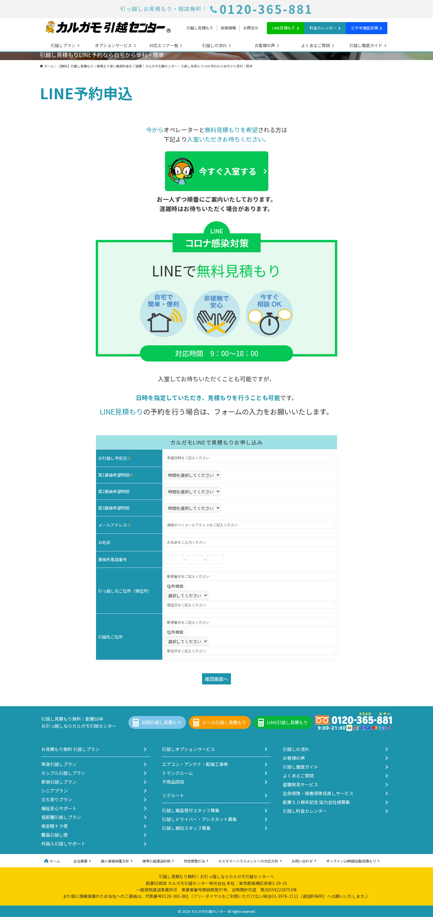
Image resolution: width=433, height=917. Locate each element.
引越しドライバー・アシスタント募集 (199, 819)
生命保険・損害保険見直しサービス (318, 793)
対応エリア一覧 (163, 45)
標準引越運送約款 (156, 860)
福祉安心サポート (59, 808)
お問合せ (251, 28)
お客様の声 (264, 45)
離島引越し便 (54, 835)
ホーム (54, 860)
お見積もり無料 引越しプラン (70, 749)
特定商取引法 (194, 860)
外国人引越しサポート (63, 843)
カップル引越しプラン (63, 773)
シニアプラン (54, 790)
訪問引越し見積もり (161, 722)
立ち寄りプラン (56, 799)
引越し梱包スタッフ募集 (186, 828)
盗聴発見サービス (300, 784)
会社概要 (80, 860)
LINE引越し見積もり (287, 722)
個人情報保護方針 (115, 860)
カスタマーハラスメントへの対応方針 (248, 860)
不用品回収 (173, 782)
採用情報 (228, 28)
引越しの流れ (214, 45)
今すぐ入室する (228, 171)
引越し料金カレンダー (305, 811)
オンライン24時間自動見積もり (351, 860)
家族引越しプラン (59, 782)
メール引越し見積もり (224, 722)
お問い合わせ (302, 860)
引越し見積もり (199, 28)
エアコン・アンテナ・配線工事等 (195, 764)
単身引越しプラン (59, 764)
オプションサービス (113, 45)
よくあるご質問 (315, 45)
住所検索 (175, 586)
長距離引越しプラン (61, 817)
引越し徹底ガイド (365, 45)
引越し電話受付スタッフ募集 (190, 810)
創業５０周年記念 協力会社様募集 (316, 802)
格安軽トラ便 (54, 826)
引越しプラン (63, 45)
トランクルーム (177, 773)
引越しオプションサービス (188, 749)
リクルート (173, 795)
